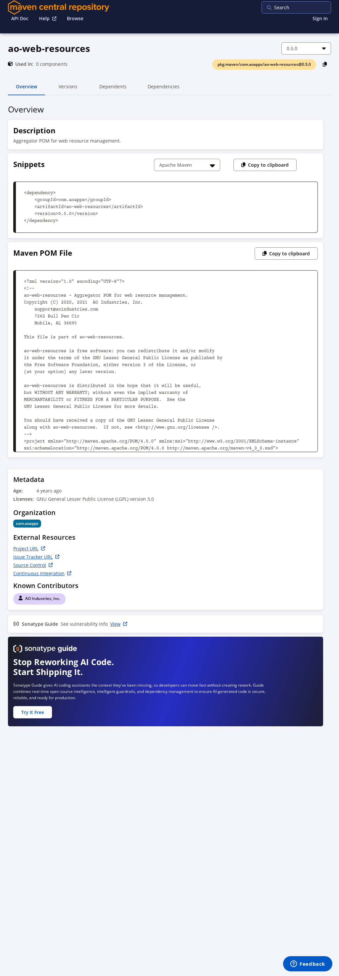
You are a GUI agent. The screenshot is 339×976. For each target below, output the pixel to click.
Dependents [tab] (112, 89)
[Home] (58, 7)
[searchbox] (304, 7)
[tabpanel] (169, 417)
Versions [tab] (68, 89)
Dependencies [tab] (163, 89)
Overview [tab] (26, 89)
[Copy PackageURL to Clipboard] (325, 64)
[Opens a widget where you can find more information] (307, 964)
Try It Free (32, 712)
